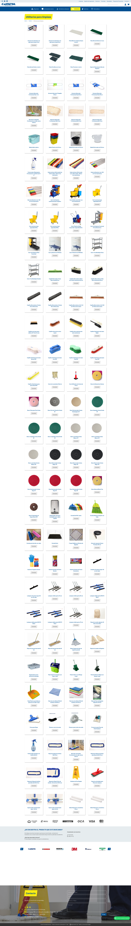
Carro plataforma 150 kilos (55, 252)
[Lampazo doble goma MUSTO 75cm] (55, 613)
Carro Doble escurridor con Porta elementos (76, 200)
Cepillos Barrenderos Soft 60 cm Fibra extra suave (97, 305)
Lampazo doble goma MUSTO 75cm (55, 623)
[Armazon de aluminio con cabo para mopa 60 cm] (55, 32)
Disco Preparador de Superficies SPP (34, 516)
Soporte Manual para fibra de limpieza (97, 67)
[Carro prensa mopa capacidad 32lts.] (34, 218)
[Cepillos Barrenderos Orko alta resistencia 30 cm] (97, 270)
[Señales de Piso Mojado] (76, 773)
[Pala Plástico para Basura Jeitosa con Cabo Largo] (34, 692)
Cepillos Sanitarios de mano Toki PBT (76, 358)
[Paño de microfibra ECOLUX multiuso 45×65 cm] (55, 692)
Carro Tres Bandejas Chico (97, 252)
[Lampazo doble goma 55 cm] (76, 587)
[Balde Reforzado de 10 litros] (76, 139)
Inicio (26, 21)
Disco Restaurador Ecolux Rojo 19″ (76, 490)
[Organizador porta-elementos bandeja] (34, 666)
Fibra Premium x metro (76, 67)
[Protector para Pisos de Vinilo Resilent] (97, 719)
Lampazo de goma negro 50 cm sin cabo (34, 596)
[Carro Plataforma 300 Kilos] (76, 244)
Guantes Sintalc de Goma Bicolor (55, 570)
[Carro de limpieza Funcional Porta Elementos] (97, 218)
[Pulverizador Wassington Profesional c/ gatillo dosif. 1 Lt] (34, 164)
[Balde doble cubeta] (34, 139)
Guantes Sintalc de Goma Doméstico (76, 570)
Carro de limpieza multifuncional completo (55, 200)
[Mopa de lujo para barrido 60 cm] (34, 640)
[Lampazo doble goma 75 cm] (76, 613)
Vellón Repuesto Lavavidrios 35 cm (76, 808)
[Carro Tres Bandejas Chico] (97, 244)
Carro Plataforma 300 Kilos (76, 252)
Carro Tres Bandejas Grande (34, 278)
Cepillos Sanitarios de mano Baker (97, 332)
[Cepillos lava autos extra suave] (55, 323)
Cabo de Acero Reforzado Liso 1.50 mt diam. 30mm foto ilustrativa (76, 174)
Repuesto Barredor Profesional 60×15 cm (76, 120)
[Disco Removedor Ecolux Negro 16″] (76, 454)
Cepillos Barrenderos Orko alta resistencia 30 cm (97, 279)
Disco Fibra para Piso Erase (33, 410)
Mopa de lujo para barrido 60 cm (34, 649)
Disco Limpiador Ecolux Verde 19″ (55, 437)
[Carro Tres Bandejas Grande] (34, 270)
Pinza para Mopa (34, 727)
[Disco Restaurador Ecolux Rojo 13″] (34, 481)
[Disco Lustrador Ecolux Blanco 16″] (97, 428)
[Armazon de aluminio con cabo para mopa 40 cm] (34, 32)
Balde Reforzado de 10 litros (76, 147)
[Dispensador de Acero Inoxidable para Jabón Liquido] (55, 507)
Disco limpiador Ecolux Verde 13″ (97, 411)
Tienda (30, 21)
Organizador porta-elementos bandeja (34, 675)
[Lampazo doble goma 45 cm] (55, 587)
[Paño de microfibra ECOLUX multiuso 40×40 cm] (76, 692)
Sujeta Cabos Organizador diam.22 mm (55, 808)
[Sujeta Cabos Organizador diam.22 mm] (55, 799)
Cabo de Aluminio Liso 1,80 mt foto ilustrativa (33, 200)
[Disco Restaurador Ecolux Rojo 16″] (55, 481)
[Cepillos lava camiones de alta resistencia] (76, 323)
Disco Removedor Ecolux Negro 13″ (55, 463)
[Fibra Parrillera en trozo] (55, 58)
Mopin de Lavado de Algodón (97, 648)
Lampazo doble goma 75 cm (76, 622)
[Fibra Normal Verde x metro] (34, 58)
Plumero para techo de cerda (76, 727)
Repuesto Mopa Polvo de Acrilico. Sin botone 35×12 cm (55, 782)
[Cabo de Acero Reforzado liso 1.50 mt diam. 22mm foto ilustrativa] (55, 164)
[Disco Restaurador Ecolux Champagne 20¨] (76, 402)
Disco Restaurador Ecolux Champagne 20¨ (76, 411)
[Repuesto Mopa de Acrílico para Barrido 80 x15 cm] (34, 773)
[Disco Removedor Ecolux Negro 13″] (55, 454)
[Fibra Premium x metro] (76, 58)
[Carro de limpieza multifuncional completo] (55, 191)
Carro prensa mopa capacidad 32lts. (33, 227)
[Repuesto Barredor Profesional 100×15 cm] (55, 111)
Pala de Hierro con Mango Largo (76, 675)
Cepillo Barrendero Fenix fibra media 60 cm (55, 279)
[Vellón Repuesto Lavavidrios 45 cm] (97, 799)
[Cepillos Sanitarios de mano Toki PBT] (76, 349)
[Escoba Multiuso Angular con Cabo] (97, 507)
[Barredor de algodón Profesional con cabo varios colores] (34, 111)
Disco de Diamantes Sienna (97, 384)
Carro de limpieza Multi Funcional (33, 253)
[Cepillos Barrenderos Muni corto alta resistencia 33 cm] (76, 270)
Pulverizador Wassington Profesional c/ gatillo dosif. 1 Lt (34, 174)
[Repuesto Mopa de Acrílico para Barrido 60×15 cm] (97, 745)
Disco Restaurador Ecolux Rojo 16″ (55, 490)
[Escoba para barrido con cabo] (34, 535)
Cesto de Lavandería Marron (55, 384)
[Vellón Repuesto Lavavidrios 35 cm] (76, 799)
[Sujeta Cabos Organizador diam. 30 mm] (34, 799)
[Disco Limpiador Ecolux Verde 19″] (55, 428)
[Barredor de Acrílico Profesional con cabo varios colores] (76, 745)
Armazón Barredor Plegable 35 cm (55, 94)
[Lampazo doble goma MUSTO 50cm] (34, 613)
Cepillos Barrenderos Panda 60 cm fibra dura (55, 305)
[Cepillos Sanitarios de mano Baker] (97, 323)
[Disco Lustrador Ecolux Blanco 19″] (34, 454)
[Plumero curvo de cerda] (55, 719)
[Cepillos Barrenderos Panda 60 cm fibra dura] (55, 296)
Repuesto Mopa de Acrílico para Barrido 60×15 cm (97, 754)
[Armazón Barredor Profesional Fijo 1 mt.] (34, 85)
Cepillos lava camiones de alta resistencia (76, 332)
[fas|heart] (128, 4)
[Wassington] (30, 849)
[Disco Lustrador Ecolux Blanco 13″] (76, 428)
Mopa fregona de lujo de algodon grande (76, 649)
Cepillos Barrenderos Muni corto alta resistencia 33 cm (76, 279)
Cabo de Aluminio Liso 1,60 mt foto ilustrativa (97, 173)
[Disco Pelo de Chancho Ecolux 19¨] (55, 402)
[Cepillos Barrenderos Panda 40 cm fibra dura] (34, 296)
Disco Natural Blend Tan (97, 489)
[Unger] (72, 849)
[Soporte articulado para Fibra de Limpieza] (97, 773)
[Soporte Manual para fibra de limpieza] (97, 58)
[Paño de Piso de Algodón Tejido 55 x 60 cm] (97, 692)
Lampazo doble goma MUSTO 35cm (97, 596)
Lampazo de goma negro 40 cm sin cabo (97, 570)
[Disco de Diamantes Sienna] (97, 375)
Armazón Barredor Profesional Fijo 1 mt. (34, 94)
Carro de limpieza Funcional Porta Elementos (97, 227)
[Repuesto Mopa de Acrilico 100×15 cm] (55, 745)
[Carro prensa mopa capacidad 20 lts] (97, 191)
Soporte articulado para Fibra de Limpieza (97, 782)
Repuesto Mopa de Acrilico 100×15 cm (55, 754)
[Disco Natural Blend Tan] (97, 481)
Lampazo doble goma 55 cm (76, 595)
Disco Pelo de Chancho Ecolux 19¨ (55, 411)
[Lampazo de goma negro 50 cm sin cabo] (34, 587)
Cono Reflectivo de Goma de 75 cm (76, 384)
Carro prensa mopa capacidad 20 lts (97, 200)
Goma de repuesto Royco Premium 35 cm (97, 544)
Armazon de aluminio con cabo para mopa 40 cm (34, 41)
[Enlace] (9, 4)
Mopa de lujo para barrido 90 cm (55, 649)
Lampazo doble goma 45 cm (55, 595)
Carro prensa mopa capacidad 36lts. (55, 227)
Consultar (34, 45)
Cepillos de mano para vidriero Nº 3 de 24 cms (33, 332)
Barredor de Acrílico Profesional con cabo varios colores (76, 755)
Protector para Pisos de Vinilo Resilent (97, 728)
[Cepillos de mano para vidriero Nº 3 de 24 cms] (34, 323)
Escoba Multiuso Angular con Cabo (97, 516)
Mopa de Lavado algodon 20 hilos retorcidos (97, 623)
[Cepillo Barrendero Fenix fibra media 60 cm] (55, 270)
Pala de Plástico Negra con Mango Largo (97, 675)
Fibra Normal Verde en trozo (97, 40)
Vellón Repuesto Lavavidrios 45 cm (97, 808)
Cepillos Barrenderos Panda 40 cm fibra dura (34, 305)
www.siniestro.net (74, 924)
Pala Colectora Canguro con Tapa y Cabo (55, 675)
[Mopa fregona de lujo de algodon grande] (76, 640)
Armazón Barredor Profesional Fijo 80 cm (97, 94)
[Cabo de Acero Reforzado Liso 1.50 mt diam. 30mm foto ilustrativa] (76, 164)
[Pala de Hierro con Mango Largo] (76, 666)
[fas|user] (125, 4)
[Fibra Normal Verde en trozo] (97, 32)
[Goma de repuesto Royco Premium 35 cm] (97, 535)
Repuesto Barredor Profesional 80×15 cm (97, 120)
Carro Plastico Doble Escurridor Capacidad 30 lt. (76, 227)
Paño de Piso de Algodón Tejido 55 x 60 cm (97, 701)
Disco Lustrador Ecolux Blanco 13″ (76, 437)
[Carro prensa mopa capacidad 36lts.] (55, 218)
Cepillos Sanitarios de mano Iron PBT (55, 358)
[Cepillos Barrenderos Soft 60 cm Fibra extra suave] (97, 296)
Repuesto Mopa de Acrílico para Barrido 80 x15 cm (33, 782)
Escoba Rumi (55, 543)
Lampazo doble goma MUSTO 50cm (34, 623)
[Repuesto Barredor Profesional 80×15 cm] (97, 111)
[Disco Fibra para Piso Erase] (34, 402)
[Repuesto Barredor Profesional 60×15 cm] (76, 111)
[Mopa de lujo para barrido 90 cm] (55, 640)
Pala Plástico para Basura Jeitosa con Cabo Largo (34, 701)
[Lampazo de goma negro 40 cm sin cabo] (97, 561)
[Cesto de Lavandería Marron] (55, 375)
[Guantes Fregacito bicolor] (34, 561)
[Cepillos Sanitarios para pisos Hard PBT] (34, 375)
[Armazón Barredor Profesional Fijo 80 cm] (97, 85)
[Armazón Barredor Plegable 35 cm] (55, 85)
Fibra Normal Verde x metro (33, 67)
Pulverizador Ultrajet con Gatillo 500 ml (34, 754)
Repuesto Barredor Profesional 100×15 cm (55, 120)
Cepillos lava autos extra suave (55, 332)
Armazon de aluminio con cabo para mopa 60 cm (55, 41)
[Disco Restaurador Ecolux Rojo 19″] (76, 481)
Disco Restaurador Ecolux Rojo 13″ (34, 490)
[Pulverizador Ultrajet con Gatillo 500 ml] (34, 745)
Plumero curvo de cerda (55, 727)
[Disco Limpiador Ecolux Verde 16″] (34, 428)
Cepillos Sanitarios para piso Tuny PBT (97, 358)
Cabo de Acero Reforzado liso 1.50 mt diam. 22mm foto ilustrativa (55, 174)
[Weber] (58, 849)
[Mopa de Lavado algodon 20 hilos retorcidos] (97, 613)
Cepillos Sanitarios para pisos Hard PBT (34, 384)
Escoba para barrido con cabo (34, 543)
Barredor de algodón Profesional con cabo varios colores (34, 121)
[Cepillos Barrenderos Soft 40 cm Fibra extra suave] (76, 296)
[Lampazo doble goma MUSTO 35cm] (97, 587)
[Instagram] (2, 1)
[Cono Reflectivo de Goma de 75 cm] (76, 375)
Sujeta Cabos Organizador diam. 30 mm (33, 808)
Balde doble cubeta (34, 147)
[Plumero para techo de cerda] (76, 719)
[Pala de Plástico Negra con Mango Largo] (97, 666)
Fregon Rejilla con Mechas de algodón (76, 544)
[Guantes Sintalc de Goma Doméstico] (76, 561)
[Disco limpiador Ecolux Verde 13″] (97, 402)
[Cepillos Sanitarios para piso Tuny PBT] (97, 349)
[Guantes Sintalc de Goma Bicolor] (55, 561)
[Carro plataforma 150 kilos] (55, 244)
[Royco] (100, 849)
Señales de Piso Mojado (76, 781)
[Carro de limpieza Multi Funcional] (34, 244)
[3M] (44, 849)
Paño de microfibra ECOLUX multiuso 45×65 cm (55, 701)
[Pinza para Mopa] (34, 719)
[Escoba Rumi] (55, 535)
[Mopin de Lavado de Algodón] (97, 640)
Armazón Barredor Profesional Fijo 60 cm (76, 94)
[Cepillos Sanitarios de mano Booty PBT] (34, 349)
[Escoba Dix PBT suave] (76, 507)
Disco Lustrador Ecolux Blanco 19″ (33, 463)
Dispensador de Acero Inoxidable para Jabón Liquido (55, 517)
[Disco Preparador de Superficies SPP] (34, 507)
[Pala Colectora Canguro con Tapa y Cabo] (55, 666)
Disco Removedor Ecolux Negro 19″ (97, 463)
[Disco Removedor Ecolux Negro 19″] (97, 454)
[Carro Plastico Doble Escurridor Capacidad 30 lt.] (76, 218)
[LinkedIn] (7, 1)
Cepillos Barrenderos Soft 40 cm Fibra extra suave (76, 305)
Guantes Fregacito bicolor (33, 569)
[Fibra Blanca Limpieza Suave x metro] (76, 32)
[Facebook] (4, 1)
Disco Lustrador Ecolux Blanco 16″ (97, 437)
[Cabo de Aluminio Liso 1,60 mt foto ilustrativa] (97, 164)
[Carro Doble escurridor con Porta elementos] (76, 191)
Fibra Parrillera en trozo (55, 67)
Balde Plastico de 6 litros (55, 147)
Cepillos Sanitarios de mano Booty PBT (34, 358)
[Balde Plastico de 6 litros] (55, 139)
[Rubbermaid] (86, 849)
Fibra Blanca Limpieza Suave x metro (76, 41)
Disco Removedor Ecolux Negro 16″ (76, 463)
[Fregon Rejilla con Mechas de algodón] (76, 535)
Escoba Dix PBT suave (76, 515)
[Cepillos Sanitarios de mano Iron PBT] (55, 349)
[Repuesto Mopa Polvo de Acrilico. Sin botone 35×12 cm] (55, 773)
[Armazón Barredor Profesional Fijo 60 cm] (76, 85)
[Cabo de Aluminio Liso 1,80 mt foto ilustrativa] (34, 191)
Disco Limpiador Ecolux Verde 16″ (34, 437)
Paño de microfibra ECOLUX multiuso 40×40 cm (76, 701)
